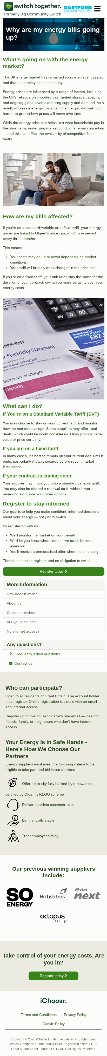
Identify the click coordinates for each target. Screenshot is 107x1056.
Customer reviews (21, 613)
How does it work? (22, 594)
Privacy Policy (75, 1015)
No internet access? (23, 631)
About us (14, 603)
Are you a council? (22, 622)
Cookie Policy (54, 1024)
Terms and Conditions (39, 1015)
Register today (52, 571)
